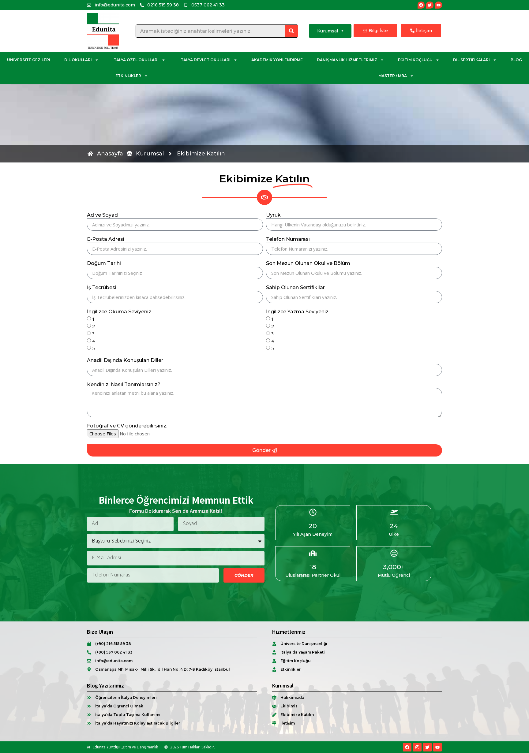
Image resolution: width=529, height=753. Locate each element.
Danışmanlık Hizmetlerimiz (347, 60)
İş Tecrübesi (101, 287)
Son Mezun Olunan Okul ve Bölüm (308, 263)
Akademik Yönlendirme (277, 60)
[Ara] (291, 31)
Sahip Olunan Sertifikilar (295, 287)
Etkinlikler (128, 75)
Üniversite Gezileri (28, 60)
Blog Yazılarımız (105, 685)
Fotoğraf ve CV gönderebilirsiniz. (127, 426)
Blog (516, 60)
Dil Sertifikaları (471, 60)
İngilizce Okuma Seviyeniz (119, 312)
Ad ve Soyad (102, 215)
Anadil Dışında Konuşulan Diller (125, 360)
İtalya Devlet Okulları (205, 60)
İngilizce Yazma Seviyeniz (297, 312)
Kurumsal (327, 31)
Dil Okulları (78, 60)
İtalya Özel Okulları (135, 60)
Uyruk (273, 215)
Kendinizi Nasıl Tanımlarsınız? (123, 384)
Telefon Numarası (288, 239)
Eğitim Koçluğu (415, 60)
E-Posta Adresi (105, 239)
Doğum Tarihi (104, 263)
